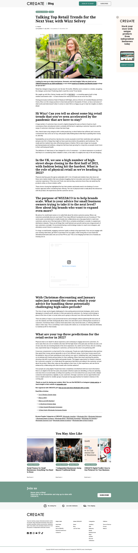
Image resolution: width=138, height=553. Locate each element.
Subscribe (104, 3)
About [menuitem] (74, 524)
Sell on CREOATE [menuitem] (59, 528)
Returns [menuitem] (105, 528)
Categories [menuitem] (92, 521)
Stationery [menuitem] (91, 528)
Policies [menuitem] (105, 521)
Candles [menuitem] (91, 536)
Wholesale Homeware (74, 418)
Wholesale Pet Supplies (89, 418)
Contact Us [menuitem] (58, 532)
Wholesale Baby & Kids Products (82, 420)
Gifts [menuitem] (90, 526)
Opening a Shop (73, 464)
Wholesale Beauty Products (45, 418)
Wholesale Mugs (60, 418)
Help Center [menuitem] (58, 524)
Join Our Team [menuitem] (76, 528)
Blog (51, 3)
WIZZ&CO (71, 94)
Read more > (30, 477)
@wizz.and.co (94, 382)
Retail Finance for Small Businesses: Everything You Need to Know (40, 470)
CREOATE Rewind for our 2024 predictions (49, 83)
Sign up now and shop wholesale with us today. (74, 388)
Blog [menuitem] (74, 526)
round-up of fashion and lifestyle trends (84, 83)
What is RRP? (42, 398)
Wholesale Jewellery (69, 416)
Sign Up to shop (88, 3)
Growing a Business (41, 12)
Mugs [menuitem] (90, 534)
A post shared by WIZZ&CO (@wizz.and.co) (69, 284)
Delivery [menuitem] (58, 526)
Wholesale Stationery (95, 416)
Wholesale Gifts (82, 416)
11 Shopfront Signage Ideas (47, 404)
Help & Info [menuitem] (59, 521)
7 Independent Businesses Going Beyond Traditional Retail (68, 469)
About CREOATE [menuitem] (77, 521)
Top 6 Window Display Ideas (47, 394)
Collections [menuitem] (91, 540)
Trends (51, 12)
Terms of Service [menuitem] (107, 524)
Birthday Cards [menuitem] (92, 532)
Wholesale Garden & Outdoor (62, 420)
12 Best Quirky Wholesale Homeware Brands (52, 410)
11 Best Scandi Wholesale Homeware (50, 407)
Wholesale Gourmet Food (44, 420)
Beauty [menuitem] (90, 530)
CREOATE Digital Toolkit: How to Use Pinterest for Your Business (97, 469)
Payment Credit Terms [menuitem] (61, 530)
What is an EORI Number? (46, 401)
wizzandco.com (61, 384)
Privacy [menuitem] (105, 526)
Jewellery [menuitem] (91, 524)
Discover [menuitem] (91, 538)
